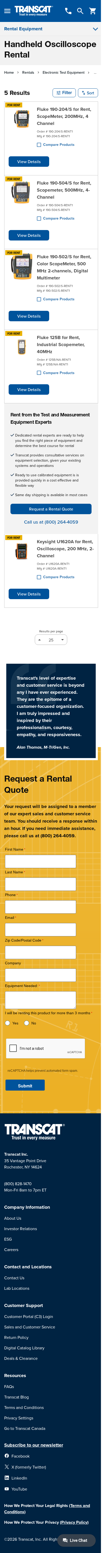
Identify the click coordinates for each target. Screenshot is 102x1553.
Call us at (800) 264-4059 (51, 522)
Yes (15, 1023)
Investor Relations (20, 1228)
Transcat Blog (16, 1397)
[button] (64, 92)
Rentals (28, 72)
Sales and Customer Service (29, 1327)
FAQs (9, 1386)
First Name (14, 849)
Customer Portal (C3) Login (28, 1316)
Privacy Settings (18, 1418)
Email (9, 918)
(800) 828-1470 (18, 1184)
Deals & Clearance (21, 1358)
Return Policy (16, 1337)
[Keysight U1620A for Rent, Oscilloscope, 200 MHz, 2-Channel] (22, 559)
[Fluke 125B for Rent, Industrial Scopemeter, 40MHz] (22, 355)
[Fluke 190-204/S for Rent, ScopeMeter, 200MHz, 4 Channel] (22, 127)
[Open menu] (7, 11)
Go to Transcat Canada (24, 1428)
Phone (10, 895)
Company (13, 963)
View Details (29, 161)
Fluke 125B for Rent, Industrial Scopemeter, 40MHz (61, 344)
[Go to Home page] (34, 11)
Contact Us (14, 1278)
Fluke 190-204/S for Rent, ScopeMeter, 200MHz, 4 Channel (64, 116)
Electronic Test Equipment (63, 72)
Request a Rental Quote (51, 509)
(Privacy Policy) (74, 1522)
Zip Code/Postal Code (23, 940)
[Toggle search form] (80, 11)
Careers (11, 1249)
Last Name (14, 872)
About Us (12, 1218)
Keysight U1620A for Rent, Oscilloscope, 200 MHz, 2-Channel (65, 548)
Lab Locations (16, 1288)
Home (9, 72)
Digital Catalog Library (24, 1348)
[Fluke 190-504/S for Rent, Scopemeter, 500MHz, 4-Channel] (22, 201)
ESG (8, 1239)
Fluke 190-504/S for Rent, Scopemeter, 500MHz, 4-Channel (64, 190)
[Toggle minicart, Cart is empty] (93, 11)
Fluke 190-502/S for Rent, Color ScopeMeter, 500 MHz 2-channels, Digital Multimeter (64, 267)
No (33, 1023)
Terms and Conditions (24, 1407)
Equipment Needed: (21, 986)
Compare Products (59, 144)
